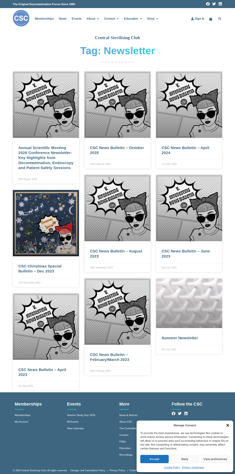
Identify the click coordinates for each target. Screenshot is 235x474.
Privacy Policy (117, 470)
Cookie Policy (172, 467)
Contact (109, 18)
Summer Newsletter (180, 338)
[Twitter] (214, 4)
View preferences (215, 459)
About (91, 18)
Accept (154, 459)
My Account (21, 421)
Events (77, 18)
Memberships (44, 18)
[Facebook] (208, 4)
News (63, 18)
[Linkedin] (220, 4)
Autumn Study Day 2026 (81, 415)
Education (131, 18)
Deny (184, 459)
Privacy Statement (193, 467)
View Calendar (75, 428)
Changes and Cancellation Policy (87, 470)
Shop (151, 18)
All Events (72, 421)
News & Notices (128, 415)
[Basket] (210, 18)
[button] (227, 425)
